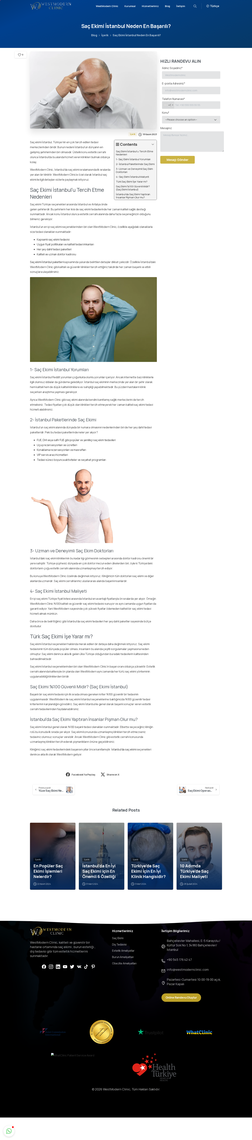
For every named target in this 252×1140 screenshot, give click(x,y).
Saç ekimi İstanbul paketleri (46, 262)
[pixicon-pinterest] (93, 966)
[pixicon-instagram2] (51, 966)
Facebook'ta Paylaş (83, 774)
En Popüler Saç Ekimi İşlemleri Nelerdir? (48, 871)
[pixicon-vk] (79, 966)
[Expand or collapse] (153, 144)
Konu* (179, 116)
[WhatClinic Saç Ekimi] (199, 1032)
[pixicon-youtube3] (65, 966)
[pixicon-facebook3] (43, 966)
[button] (8, 1131)
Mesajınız (166, 128)
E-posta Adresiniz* (173, 83)
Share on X (113, 774)
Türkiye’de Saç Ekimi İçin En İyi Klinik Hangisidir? (148, 871)
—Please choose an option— (181, 119)
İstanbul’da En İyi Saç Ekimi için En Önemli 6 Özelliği (99, 871)
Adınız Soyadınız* (172, 68)
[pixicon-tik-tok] (86, 966)
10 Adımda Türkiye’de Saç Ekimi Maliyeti (194, 871)
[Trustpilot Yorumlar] (150, 1032)
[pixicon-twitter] (72, 966)
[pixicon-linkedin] (58, 966)
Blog (94, 35)
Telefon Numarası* (173, 102)
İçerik (105, 35)
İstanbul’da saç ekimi (123, 749)
